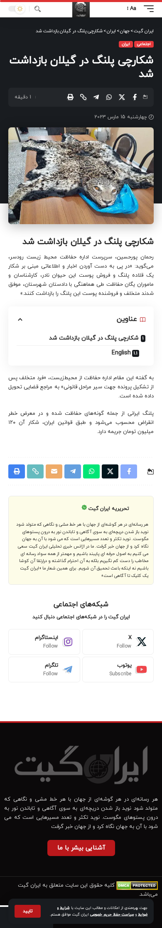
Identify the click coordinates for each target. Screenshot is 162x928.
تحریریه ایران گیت (108, 508)
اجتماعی (144, 44)
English (121, 353)
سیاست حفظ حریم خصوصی (112, 914)
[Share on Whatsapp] (109, 97)
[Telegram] (44, 669)
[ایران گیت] (81, 8)
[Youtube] (118, 669)
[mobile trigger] (147, 8)
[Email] (54, 471)
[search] (38, 9)
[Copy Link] (83, 97)
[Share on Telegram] (96, 97)
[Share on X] (122, 97)
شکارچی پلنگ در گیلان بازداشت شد (94, 338)
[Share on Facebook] (134, 97)
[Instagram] (44, 642)
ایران (126, 44)
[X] (118, 642)
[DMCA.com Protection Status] (137, 885)
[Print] (70, 97)
